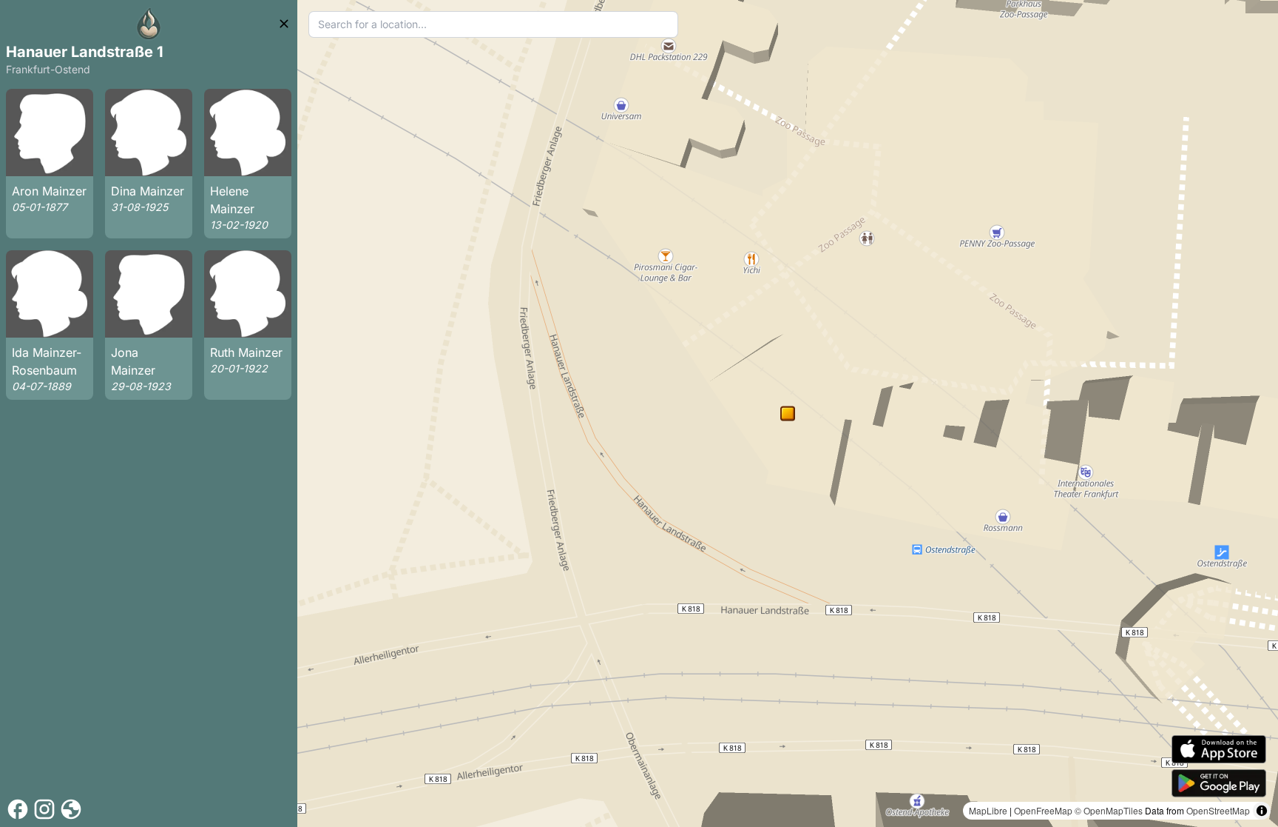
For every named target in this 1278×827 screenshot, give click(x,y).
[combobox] (493, 24)
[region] (787, 413)
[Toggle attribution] (1262, 811)
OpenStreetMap (1218, 810)
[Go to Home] (148, 23)
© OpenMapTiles (1109, 810)
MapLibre (988, 810)
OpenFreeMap (1043, 810)
